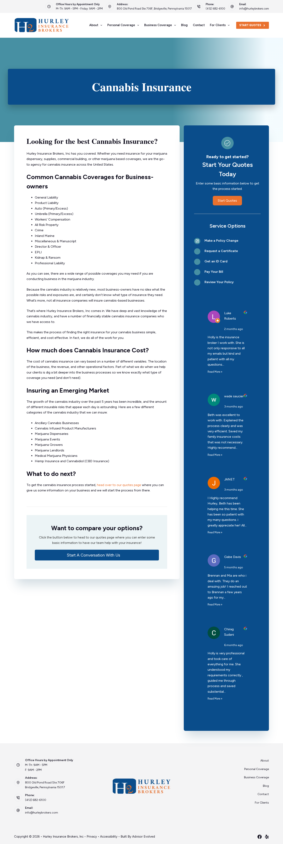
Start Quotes (250, 25)
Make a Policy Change (221, 241)
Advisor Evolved (143, 836)
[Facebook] (260, 837)
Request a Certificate (221, 251)
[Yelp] (267, 837)
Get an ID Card (215, 261)
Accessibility (108, 836)
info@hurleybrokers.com (254, 8)
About (93, 25)
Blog (184, 25)
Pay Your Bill (213, 272)
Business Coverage (158, 25)
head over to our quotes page (119, 485)
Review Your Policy (219, 282)
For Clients (218, 25)
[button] (97, 555)
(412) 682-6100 (215, 8)
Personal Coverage (121, 25)
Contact (199, 25)
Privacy (92, 836)
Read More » (215, 371)
